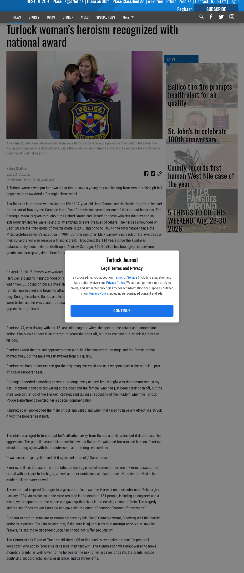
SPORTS (34, 17)
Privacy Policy (115, 283)
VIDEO (85, 17)
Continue (121, 310)
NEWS (17, 17)
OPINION (68, 17)
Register (184, 9)
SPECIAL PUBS (105, 17)
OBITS (51, 17)
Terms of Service (125, 277)
